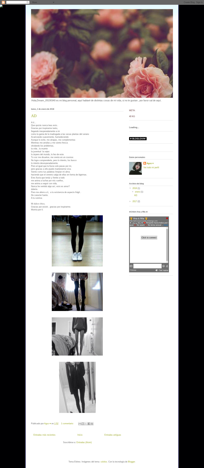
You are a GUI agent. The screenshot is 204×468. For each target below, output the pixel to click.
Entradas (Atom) (84, 442)
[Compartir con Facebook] (89, 423)
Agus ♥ (150, 163)
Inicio (79, 435)
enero (138, 192)
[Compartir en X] (85, 423)
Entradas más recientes (44, 435)
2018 (135, 188)
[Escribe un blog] (82, 423)
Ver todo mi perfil (151, 167)
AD (33, 116)
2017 (135, 201)
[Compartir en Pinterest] (92, 423)
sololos (104, 461)
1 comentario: (67, 423)
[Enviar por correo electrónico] (79, 423)
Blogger (131, 461)
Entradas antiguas (112, 435)
